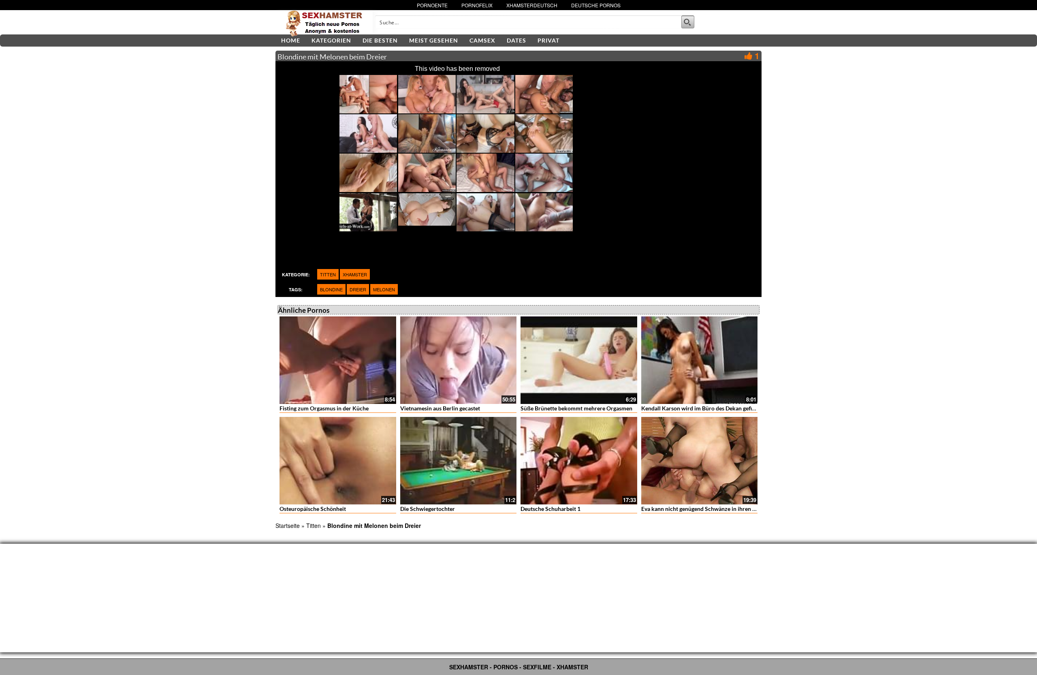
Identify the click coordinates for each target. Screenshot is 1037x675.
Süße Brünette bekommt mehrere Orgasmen (576, 408)
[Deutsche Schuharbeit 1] (579, 460)
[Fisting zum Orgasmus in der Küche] (338, 360)
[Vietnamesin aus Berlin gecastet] (458, 360)
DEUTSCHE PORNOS (596, 5)
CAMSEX (482, 40)
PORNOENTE (432, 5)
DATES (516, 40)
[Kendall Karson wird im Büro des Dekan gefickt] (699, 360)
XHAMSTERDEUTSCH (531, 5)
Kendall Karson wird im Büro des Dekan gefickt (700, 408)
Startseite (287, 525)
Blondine (331, 289)
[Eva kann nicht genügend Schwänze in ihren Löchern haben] (699, 460)
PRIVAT (548, 40)
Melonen (384, 289)
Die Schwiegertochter (427, 508)
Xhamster (355, 274)
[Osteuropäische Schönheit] (338, 460)
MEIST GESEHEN (433, 40)
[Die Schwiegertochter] (458, 460)
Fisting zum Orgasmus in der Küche (324, 408)
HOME (290, 40)
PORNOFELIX (477, 5)
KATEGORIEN (331, 40)
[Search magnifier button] (687, 21)
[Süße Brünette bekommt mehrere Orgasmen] (579, 360)
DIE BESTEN (380, 40)
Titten (328, 274)
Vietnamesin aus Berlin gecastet (440, 408)
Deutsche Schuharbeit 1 (550, 508)
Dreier (358, 289)
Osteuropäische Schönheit (313, 508)
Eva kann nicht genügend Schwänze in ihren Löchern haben (715, 508)
